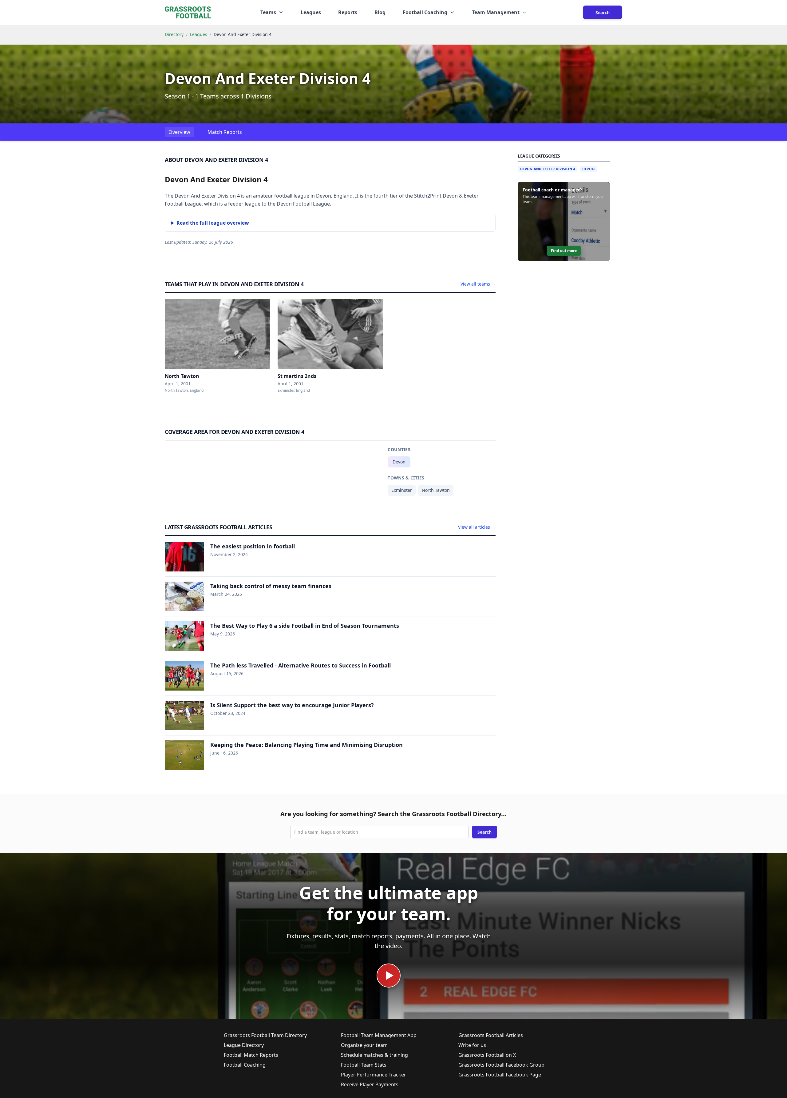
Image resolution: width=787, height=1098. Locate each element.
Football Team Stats (363, 1064)
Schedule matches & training (374, 1055)
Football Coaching (245, 1064)
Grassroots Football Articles (490, 1035)
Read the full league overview (212, 222)
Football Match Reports (251, 1055)
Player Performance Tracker (373, 1074)
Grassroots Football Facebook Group (501, 1064)
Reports (347, 12)
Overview (179, 132)
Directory (174, 34)
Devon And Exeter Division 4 (547, 168)
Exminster (401, 490)
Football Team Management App (379, 1035)
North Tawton (436, 490)
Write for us (472, 1045)
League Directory (244, 1045)
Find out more (564, 251)
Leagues (311, 12)
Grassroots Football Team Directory (265, 1035)
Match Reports (225, 132)
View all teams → (478, 284)
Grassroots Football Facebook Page (499, 1074)
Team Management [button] (496, 12)
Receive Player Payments (369, 1084)
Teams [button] (268, 12)
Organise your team (364, 1045)
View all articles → (477, 527)
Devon (399, 462)
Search (602, 12)
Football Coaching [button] (425, 12)
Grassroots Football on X (487, 1055)
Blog (380, 12)
